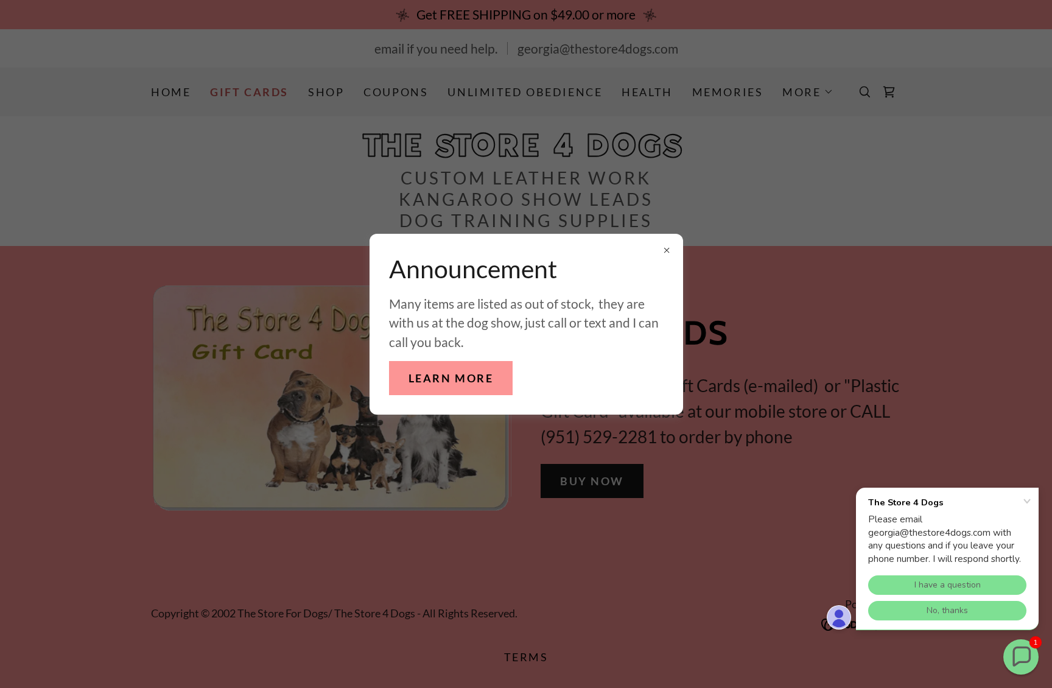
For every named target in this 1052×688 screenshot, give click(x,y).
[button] (1021, 657)
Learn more (451, 378)
